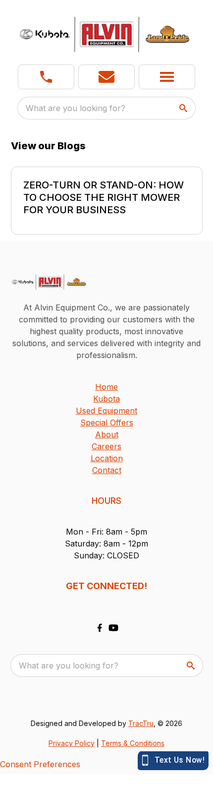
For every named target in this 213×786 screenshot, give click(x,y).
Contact (106, 470)
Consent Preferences (40, 764)
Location (107, 458)
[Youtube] (113, 628)
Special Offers (106, 422)
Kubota (106, 399)
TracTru (141, 723)
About (106, 434)
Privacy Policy (72, 743)
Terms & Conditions (132, 743)
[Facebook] (100, 628)
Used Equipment (106, 411)
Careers (106, 446)
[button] (46, 76)
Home (106, 387)
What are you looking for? (75, 108)
